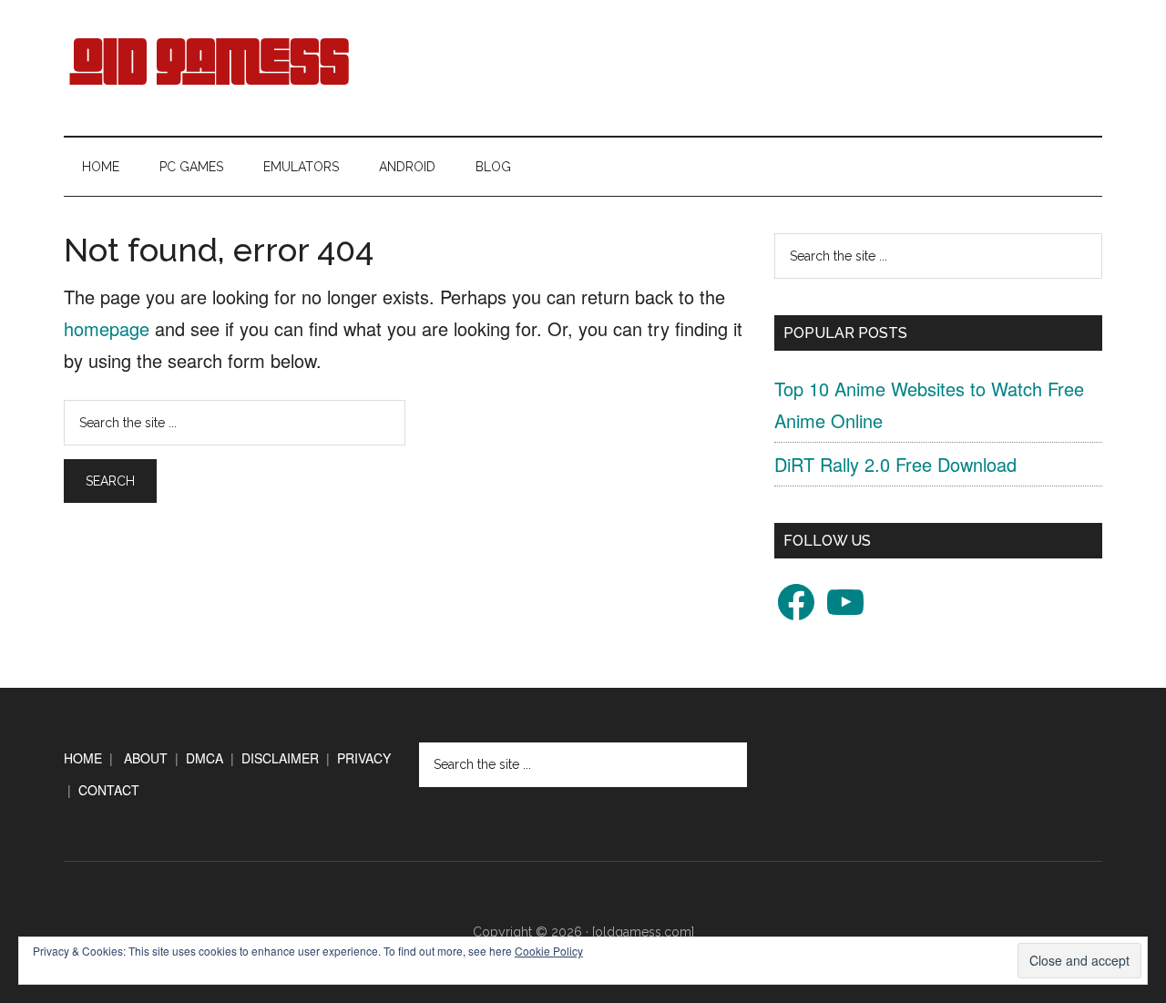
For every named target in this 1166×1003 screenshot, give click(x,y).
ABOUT (146, 758)
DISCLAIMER (280, 758)
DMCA (204, 758)
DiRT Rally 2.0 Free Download (895, 464)
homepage (106, 328)
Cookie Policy (549, 950)
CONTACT (108, 790)
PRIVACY (364, 758)
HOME (83, 758)
